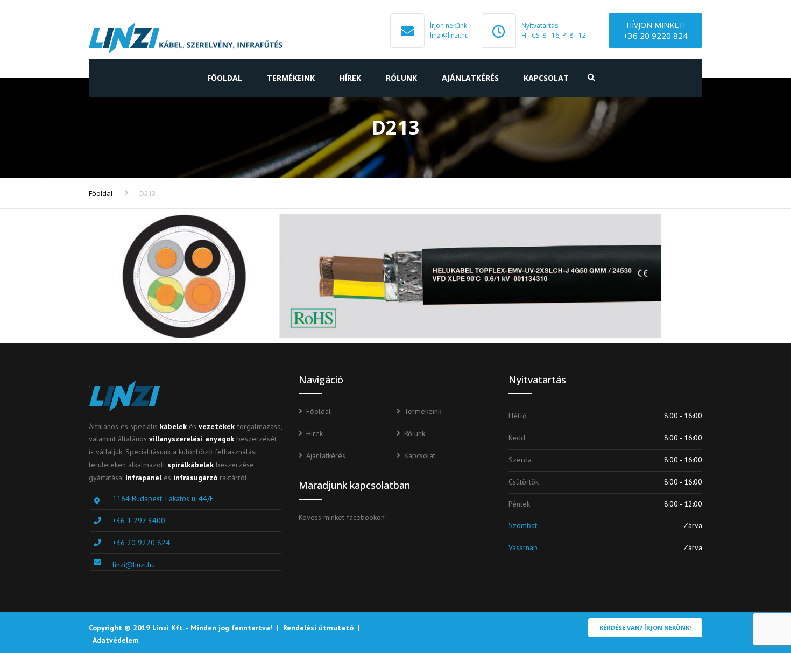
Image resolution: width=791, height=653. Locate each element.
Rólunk (401, 78)
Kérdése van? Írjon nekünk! (645, 627)
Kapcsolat (546, 78)
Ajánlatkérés (470, 78)
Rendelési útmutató (318, 628)
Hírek (350, 78)
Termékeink (291, 78)
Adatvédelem (116, 640)
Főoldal (224, 78)
